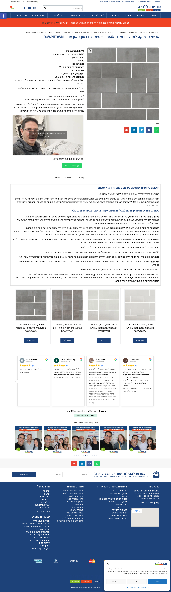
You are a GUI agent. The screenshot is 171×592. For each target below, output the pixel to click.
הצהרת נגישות (76, 510)
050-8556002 (147, 502)
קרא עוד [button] (91, 403)
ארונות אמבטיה (43, 529)
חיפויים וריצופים (109, 32)
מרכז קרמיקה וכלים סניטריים (70, 521)
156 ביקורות (69, 411)
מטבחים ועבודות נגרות (39, 540)
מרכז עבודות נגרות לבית (72, 518)
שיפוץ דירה (122, 496)
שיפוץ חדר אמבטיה (79, 202)
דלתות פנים (44, 543)
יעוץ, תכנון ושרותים (41, 548)
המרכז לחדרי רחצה (74, 515)
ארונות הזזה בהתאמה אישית (37, 526)
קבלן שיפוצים (121, 504)
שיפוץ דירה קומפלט (118, 501)
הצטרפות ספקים (119, 512)
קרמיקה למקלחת (119, 510)
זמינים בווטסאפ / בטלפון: (24, 2)
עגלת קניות (126, 2)
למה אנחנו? (142, 2)
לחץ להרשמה (24, 475)
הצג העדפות (116, 582)
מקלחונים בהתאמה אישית (38, 532)
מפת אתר (79, 504)
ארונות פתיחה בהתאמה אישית (36, 523)
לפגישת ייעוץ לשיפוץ (74, 107)
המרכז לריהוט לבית (74, 512)
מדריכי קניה (104, 2)
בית (158, 32)
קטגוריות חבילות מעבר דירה (145, 32)
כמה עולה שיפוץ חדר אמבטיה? (113, 499)
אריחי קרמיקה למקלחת (92, 32)
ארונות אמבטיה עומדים (73, 490)
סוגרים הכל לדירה (119, 490)
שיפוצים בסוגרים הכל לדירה (112, 486)
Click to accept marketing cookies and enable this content (48, 135)
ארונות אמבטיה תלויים (73, 493)
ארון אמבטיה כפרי (75, 499)
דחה (136, 582)
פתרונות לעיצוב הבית (40, 534)
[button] (3, 16)
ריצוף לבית (122, 507)
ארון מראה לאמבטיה (74, 496)
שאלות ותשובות (115, 2)
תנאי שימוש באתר (131, 587)
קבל (157, 582)
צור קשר (134, 2)
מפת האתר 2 (77, 507)
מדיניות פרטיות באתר (143, 587)
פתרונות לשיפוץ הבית (125, 32)
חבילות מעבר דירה (41, 521)
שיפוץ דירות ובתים (41, 537)
